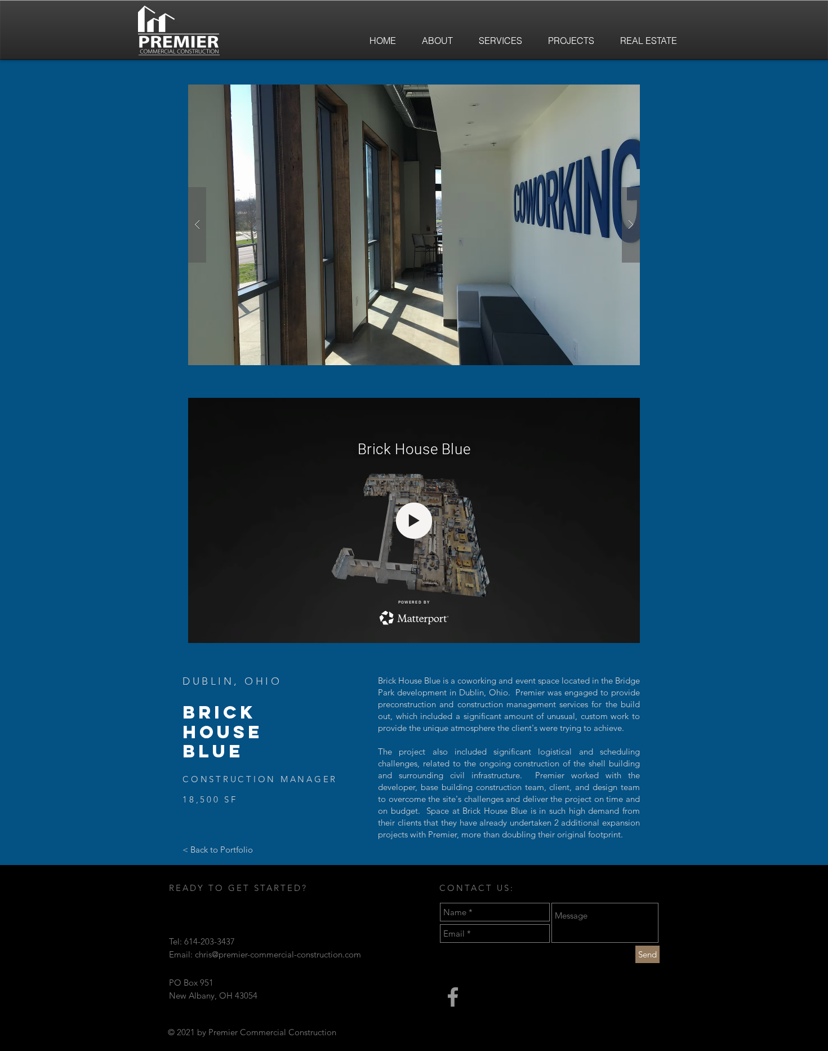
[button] (414, 225)
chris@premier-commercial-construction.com (278, 954)
